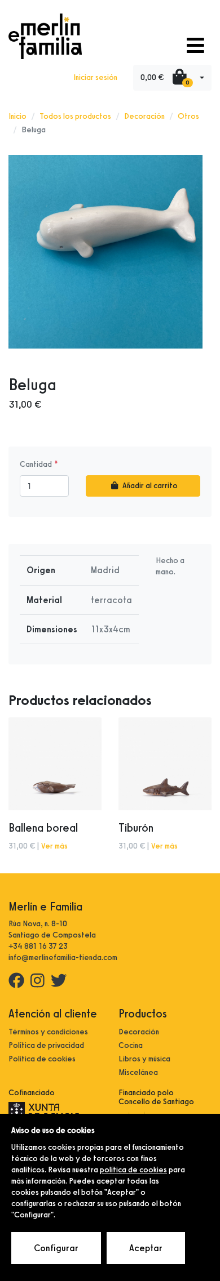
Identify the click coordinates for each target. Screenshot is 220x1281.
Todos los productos (75, 116)
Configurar (56, 1248)
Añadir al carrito (150, 485)
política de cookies (133, 1170)
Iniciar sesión (95, 77)
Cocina (130, 1045)
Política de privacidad (46, 1045)
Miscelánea (138, 1072)
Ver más (54, 846)
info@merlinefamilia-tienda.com (62, 957)
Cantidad (36, 464)
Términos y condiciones (48, 1032)
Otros (188, 116)
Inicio (17, 116)
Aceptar (145, 1248)
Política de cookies (42, 1059)
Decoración (144, 116)
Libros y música (144, 1059)
